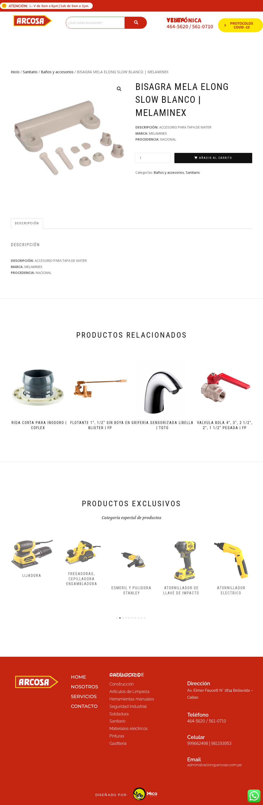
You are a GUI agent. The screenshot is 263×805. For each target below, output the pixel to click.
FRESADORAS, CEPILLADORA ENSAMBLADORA (81, 579)
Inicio (15, 71)
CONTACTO (84, 706)
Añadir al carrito (215, 158)
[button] (119, 89)
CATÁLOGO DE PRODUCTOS (126, 675)
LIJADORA (31, 575)
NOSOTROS (84, 687)
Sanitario (30, 71)
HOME (78, 677)
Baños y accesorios (57, 71)
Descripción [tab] (27, 223)
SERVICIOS (84, 696)
